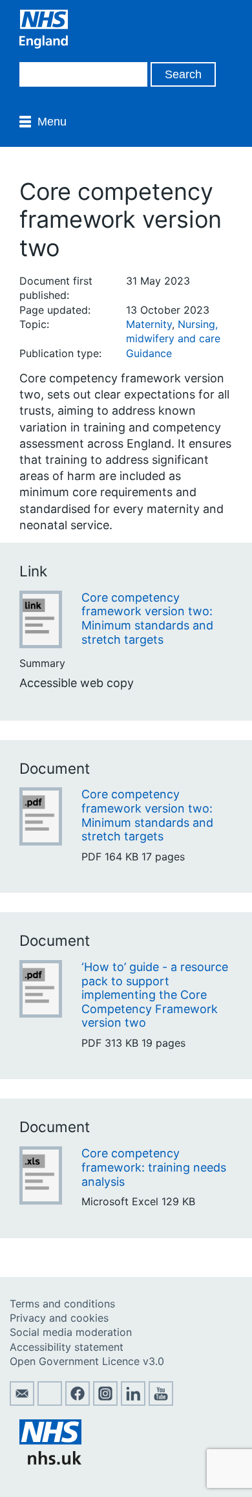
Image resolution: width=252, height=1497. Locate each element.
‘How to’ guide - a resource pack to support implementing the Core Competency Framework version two (154, 994)
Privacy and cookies (59, 1317)
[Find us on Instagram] (105, 1401)
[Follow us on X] (49, 1401)
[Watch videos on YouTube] (161, 1401)
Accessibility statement (66, 1346)
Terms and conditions (62, 1303)
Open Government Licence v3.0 (87, 1361)
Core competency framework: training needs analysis (153, 1167)
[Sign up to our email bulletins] (22, 1401)
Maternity (149, 324)
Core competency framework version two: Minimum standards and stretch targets (147, 618)
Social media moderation (71, 1332)
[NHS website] (50, 1460)
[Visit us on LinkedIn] (133, 1401)
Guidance (149, 353)
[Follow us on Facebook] (77, 1401)
